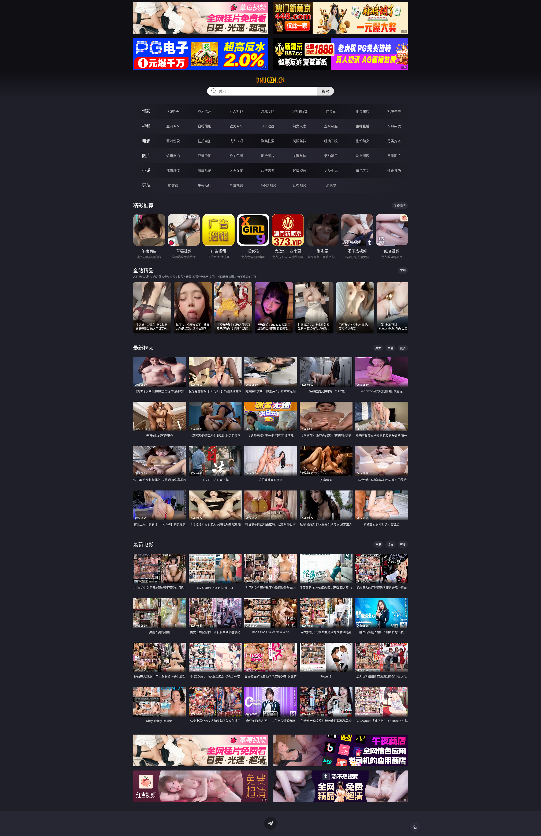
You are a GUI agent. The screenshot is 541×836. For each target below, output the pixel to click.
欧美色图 (236, 155)
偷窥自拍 (173, 155)
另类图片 (394, 155)
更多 (403, 348)
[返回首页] (415, 827)
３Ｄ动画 (268, 126)
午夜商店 (204, 185)
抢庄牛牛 (394, 111)
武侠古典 (268, 170)
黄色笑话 (362, 170)
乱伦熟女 (362, 141)
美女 (378, 348)
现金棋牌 (362, 111)
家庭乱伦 (204, 170)
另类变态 (394, 141)
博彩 (146, 111)
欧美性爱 (268, 141)
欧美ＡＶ (236, 126)
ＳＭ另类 (394, 126)
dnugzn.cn (270, 80)
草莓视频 (236, 185)
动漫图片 (268, 155)
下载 (403, 271)
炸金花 (331, 111)
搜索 (325, 91)
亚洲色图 (204, 155)
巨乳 (390, 348)
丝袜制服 (331, 126)
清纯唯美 (331, 155)
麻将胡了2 (299, 111)
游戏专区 (268, 111)
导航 (146, 185)
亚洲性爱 (173, 141)
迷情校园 (299, 170)
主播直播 (362, 126)
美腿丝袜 (299, 155)
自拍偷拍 (204, 126)
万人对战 (236, 111)
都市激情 (173, 170)
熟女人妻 (299, 126)
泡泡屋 (331, 185)
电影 (146, 141)
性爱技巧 (394, 170)
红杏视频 (299, 185)
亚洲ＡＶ (173, 126)
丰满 (378, 544)
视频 (146, 126)
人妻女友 (236, 170)
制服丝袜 (299, 141)
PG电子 (173, 111)
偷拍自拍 (204, 141)
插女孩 (173, 185)
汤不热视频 (267, 185)
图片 (146, 155)
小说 (146, 170)
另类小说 (331, 170)
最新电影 (143, 544)
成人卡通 (236, 141)
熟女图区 (362, 155)
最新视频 (143, 347)
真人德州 (204, 111)
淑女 (390, 544)
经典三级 (331, 141)
